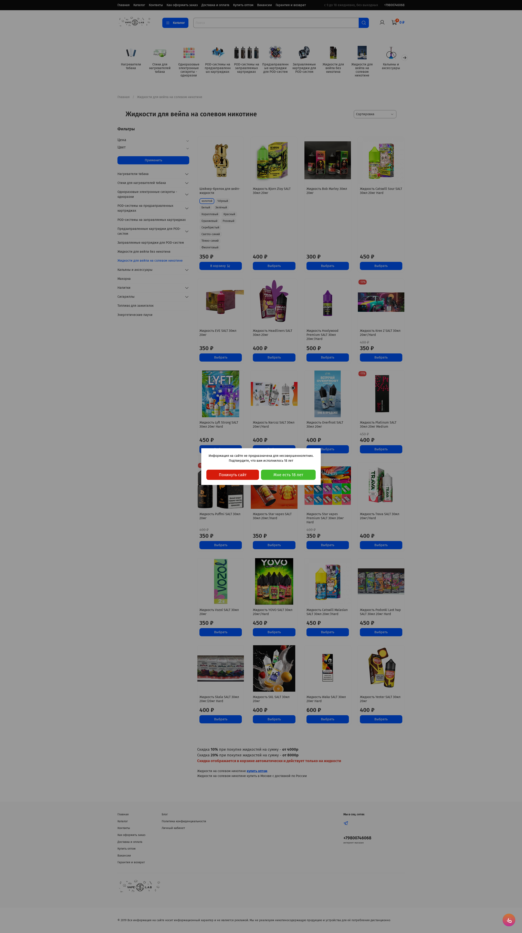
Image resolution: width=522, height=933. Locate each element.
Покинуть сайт (233, 474)
